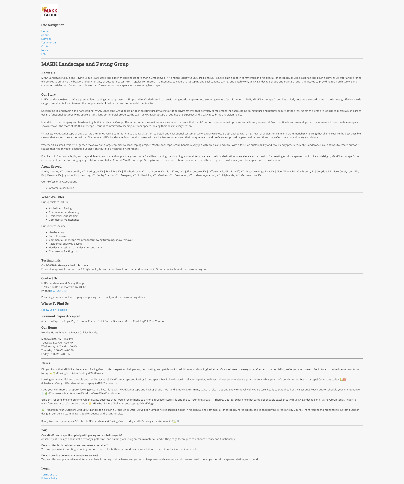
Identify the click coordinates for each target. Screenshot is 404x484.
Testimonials (48, 42)
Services (46, 38)
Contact (46, 46)
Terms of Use (49, 474)
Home (45, 31)
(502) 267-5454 (59, 290)
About (45, 35)
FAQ (43, 54)
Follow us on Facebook (54, 309)
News (44, 50)
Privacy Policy (49, 478)
